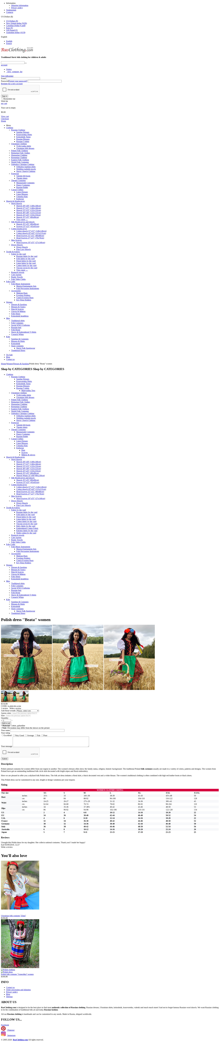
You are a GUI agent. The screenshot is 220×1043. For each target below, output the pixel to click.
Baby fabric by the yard (25, 526)
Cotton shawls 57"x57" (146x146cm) (31, 231)
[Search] (26, 63)
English (9, 41)
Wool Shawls (16, 203)
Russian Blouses (23, 139)
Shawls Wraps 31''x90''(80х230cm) (30, 475)
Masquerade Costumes (25, 183)
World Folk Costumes (20, 162)
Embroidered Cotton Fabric (27, 528)
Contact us (10, 359)
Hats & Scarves (17, 309)
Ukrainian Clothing (19, 144)
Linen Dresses (22, 192)
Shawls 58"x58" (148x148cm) (28, 206)
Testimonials (11, 10)
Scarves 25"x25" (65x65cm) (27, 226)
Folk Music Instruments (20, 284)
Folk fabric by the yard (25, 258)
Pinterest (10, 1030)
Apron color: (6, 713)
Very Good (19, 735)
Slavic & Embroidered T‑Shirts (23, 332)
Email (3, 78)
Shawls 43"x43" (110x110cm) (28, 215)
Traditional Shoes (18, 350)
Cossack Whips (17, 334)
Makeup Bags (22, 293)
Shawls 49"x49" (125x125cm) (28, 213)
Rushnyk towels (17, 272)
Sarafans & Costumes (20, 339)
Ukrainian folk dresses (25, 148)
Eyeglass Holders (23, 295)
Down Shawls (17, 245)
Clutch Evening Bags (24, 298)
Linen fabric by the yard (26, 263)
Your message (6, 746)
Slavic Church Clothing (25, 171)
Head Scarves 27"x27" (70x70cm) (30, 238)
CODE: (4, 706)
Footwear (15, 174)
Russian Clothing (18, 130)
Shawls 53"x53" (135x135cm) (28, 210)
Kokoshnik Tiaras (23, 137)
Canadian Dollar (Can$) (15, 25)
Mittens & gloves (28, 455)
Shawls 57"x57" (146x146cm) (28, 208)
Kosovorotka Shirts (24, 134)
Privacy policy (17, 8)
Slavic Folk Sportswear (25, 348)
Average (30, 735)
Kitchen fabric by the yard (26, 531)
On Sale (9, 355)
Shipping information (19, 5)
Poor (45, 735)
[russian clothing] (17, 52)
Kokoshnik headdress (20, 316)
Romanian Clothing (19, 157)
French (9, 43)
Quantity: (5, 718)
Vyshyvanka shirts (23, 146)
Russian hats (16, 327)
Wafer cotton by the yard (26, 533)
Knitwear (20, 199)
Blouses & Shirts (18, 341)
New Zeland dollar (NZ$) (16, 23)
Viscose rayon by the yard (26, 268)
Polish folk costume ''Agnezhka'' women (17, 974)
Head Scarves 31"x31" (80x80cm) (30, 236)
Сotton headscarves (19, 229)
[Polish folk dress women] (26, 689)
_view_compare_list (14, 72)
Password (5, 81)
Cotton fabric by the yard (26, 265)
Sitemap (9, 997)
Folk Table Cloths (18, 279)
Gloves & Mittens (18, 311)
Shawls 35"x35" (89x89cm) (27, 217)
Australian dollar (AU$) (15, 32)
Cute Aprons (16, 275)
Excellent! (8, 735)
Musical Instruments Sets (26, 286)
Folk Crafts (10, 281)
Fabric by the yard (18, 254)
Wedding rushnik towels (26, 169)
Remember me (9, 99)
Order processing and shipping (18, 990)
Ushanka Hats (22, 196)
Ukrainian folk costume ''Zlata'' (13, 916)
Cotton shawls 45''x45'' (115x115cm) (31, 233)
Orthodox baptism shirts (26, 167)
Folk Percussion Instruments (27, 288)
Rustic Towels (17, 277)
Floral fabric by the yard (26, 261)
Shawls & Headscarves (15, 201)
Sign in (4, 76)
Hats (23, 450)
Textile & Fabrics (13, 252)
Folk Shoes (15, 314)
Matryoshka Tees (28, 390)
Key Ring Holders (23, 300)
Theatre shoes (21, 178)
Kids (8, 337)
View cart (5, 116)
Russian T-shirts (22, 141)
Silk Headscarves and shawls (23, 222)
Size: (3, 715)
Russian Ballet (22, 187)
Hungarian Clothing (19, 155)
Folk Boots (15, 330)
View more (22, 219)
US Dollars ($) (12, 21)
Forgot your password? (18, 81)
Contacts (9, 12)
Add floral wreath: (8, 711)
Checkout (5, 119)
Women (9, 302)
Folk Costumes (17, 323)
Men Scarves (16, 240)
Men (8, 318)
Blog (8, 357)
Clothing (9, 128)
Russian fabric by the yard (26, 256)
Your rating (5, 733)
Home (3, 121)
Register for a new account (12, 84)
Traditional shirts (18, 321)
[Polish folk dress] (77, 689)
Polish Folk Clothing (19, 151)
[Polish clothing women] (129, 689)
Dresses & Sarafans (19, 304)
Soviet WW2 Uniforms (20, 325)
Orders (9, 69)
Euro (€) (9, 28)
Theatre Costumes (18, 180)
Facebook (5, 1025)
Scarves (24, 452)
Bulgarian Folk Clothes (20, 153)
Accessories (16, 291)
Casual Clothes (17, 190)
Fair (38, 735)
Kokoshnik (15, 343)
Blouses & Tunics (18, 307)
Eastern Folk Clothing (20, 160)
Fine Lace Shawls (23, 249)
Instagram (11, 1035)
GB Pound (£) (12, 30)
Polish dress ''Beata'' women (26, 619)
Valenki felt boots (23, 176)
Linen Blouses (22, 194)
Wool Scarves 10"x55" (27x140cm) (30, 242)
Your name (5, 730)
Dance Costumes (23, 185)
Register (10, 76)
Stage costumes (17, 346)
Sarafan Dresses (22, 132)
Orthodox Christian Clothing (22, 164)
